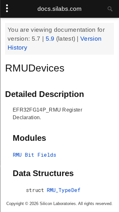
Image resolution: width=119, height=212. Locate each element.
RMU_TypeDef (63, 190)
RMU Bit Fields (34, 154)
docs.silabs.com (59, 8)
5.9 (51, 38)
